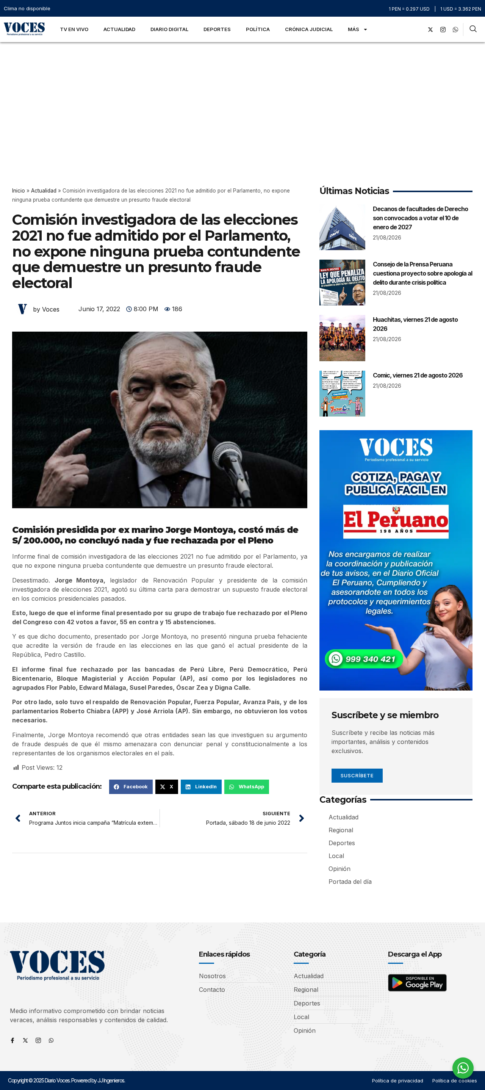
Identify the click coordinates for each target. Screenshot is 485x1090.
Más (353, 29)
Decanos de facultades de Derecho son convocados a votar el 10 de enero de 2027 (420, 218)
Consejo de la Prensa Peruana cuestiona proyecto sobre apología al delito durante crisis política (422, 273)
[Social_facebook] (418, 29)
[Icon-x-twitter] (25, 1040)
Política (258, 29)
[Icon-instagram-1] (443, 29)
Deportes (217, 29)
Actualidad (119, 29)
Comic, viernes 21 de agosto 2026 (418, 375)
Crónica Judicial (309, 29)
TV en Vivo (74, 29)
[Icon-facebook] (12, 1040)
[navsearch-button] (473, 29)
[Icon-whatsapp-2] (455, 29)
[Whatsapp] (51, 1040)
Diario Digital (169, 29)
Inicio (18, 191)
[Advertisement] (242, 99)
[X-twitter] (430, 29)
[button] (131, 787)
